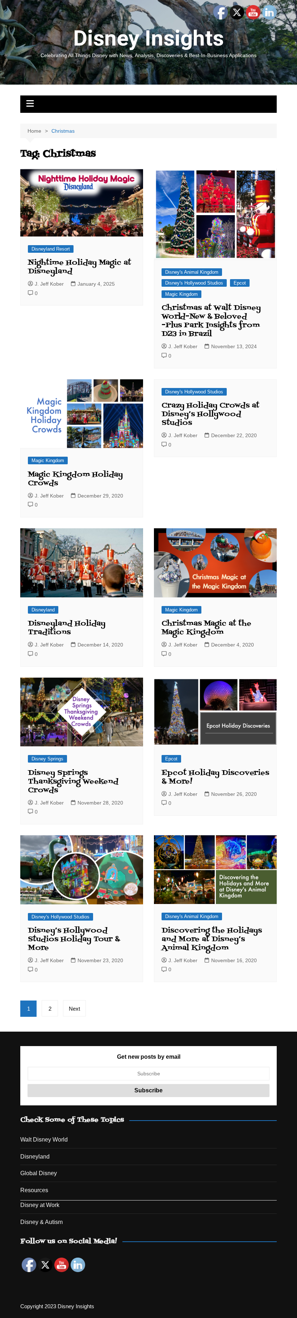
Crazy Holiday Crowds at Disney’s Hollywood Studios (210, 414)
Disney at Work (39, 1205)
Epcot (240, 283)
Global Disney (38, 1173)
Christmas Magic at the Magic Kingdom (206, 628)
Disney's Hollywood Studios (194, 283)
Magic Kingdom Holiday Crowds (75, 479)
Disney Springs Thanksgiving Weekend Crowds (73, 782)
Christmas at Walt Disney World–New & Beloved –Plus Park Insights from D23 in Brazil (211, 321)
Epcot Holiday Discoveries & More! (215, 777)
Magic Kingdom (181, 294)
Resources (34, 1190)
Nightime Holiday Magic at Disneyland (79, 267)
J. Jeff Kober (49, 284)
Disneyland (43, 610)
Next (74, 1009)
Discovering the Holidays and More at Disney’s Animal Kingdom (212, 939)
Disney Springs (47, 759)
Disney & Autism (41, 1222)
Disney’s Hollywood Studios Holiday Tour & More (74, 939)
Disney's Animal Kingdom (191, 272)
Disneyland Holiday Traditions (66, 628)
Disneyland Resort (51, 249)
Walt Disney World (44, 1139)
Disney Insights (148, 38)
